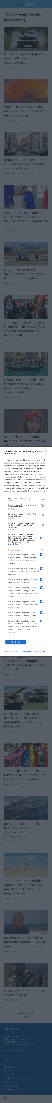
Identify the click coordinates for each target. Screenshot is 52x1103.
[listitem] (26, 499)
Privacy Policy (41, 651)
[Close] (46, 451)
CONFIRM (16, 642)
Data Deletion (11, 651)
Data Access (26, 651)
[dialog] (26, 551)
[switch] (42, 505)
